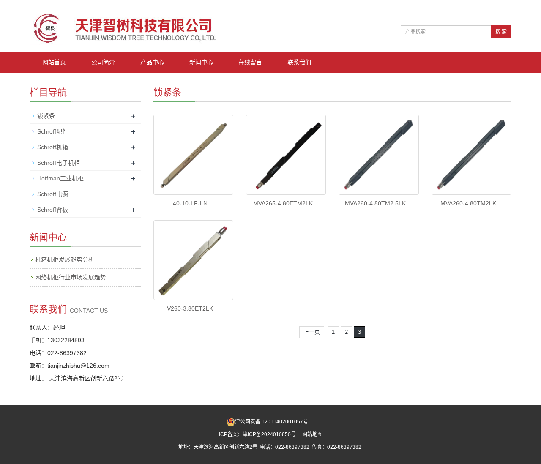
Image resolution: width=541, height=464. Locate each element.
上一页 (311, 332)
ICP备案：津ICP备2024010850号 (258, 434)
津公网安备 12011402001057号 (271, 422)
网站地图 (312, 434)
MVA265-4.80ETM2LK (283, 203)
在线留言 (250, 62)
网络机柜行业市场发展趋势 (70, 277)
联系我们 (299, 62)
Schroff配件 (52, 131)
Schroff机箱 (52, 147)
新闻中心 (201, 62)
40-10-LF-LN (190, 203)
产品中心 (152, 62)
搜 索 (501, 32)
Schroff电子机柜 (58, 162)
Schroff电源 (52, 194)
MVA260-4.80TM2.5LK (375, 203)
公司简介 (103, 62)
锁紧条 (46, 115)
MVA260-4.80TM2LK (468, 203)
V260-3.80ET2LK (190, 308)
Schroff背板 (52, 209)
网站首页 (54, 62)
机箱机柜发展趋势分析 (64, 259)
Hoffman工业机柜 (60, 178)
